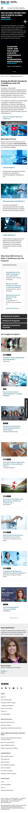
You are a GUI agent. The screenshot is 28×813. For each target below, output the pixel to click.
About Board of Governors (8, 722)
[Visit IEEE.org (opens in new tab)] (5, 684)
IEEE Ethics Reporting (17, 799)
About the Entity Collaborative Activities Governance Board (11, 738)
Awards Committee (6, 725)
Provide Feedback (5, 714)
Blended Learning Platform (8, 742)
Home (2, 76)
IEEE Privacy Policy (4, 801)
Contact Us (4, 711)
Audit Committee (5, 762)
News (2, 781)
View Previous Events (12, 308)
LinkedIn (3, 671)
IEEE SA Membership (6, 700)
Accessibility (22, 798)
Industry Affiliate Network (7, 745)
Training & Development (7, 705)
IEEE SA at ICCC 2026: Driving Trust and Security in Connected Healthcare (13, 285)
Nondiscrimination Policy (6, 799)
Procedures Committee (7, 770)
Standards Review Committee (8, 773)
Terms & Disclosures (14, 801)
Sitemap (7, 798)
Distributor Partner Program (8, 702)
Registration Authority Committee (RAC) (11, 728)
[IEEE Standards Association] (9, 2)
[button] (13, 71)
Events (2, 787)
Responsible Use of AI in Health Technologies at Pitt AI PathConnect (13, 274)
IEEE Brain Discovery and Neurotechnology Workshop (13, 297)
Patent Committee (5, 768)
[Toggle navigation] (2, 8)
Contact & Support (14, 798)
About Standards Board (7, 756)
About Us (3, 697)
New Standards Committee (8, 765)
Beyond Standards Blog (7, 790)
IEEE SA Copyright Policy (6, 802)
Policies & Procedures (6, 708)
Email (2, 673)
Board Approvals (5, 759)
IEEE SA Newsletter (6, 784)
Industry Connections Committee (9, 748)
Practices (7, 76)
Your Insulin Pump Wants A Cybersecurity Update (11, 608)
